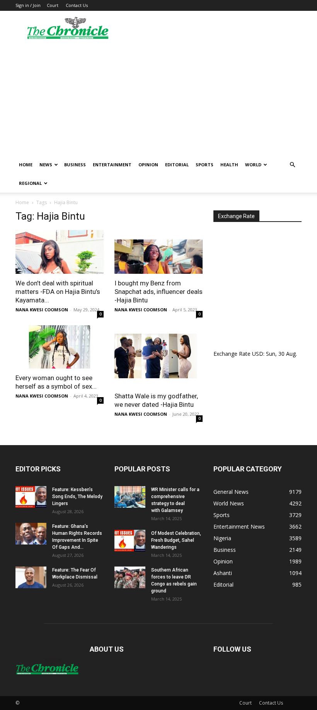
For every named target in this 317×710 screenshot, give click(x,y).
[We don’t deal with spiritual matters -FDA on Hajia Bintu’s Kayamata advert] (59, 252)
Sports (204, 164)
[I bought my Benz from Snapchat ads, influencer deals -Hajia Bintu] (158, 252)
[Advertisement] (158, 97)
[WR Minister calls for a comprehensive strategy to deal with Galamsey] (129, 497)
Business (75, 164)
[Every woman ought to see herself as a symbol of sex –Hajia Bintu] (59, 347)
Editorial (177, 164)
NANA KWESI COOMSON (41, 309)
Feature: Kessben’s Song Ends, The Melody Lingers (77, 496)
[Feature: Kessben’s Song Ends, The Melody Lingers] (30, 497)
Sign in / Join (28, 5)
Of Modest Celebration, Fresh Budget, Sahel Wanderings (176, 540)
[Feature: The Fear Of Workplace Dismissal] (30, 577)
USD (257, 353)
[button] (292, 165)
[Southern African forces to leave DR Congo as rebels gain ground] (129, 577)
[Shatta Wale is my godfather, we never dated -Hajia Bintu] (158, 356)
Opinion (148, 164)
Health (229, 164)
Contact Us (77, 5)
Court (52, 5)
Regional (30, 183)
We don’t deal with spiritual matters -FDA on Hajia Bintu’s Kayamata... (57, 291)
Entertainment (112, 164)
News (45, 164)
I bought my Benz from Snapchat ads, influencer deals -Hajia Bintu (158, 291)
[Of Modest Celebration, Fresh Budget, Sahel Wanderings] (129, 540)
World (253, 164)
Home (25, 164)
